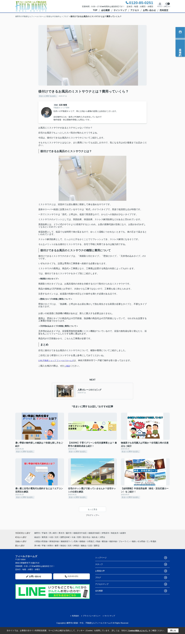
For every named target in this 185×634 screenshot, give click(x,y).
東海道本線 (54, 541)
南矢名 (95, 537)
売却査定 (164, 10)
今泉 (74, 537)
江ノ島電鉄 (151, 541)
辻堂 (90, 545)
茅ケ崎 (37, 545)
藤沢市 (69, 533)
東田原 (45, 537)
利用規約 (75, 616)
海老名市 (115, 533)
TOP (95, 10)
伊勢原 (76, 545)
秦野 (57, 545)
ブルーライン (125, 541)
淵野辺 (96, 545)
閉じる (173, 630)
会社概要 (105, 10)
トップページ (101, 558)
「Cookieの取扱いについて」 (138, 631)
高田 (79, 537)
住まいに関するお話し (48, 96)
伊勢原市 (105, 533)
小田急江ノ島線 (94, 541)
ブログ (98, 577)
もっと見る (92, 509)
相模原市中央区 (80, 533)
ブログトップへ (92, 515)
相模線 (82, 541)
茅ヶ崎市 (53, 533)
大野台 (102, 537)
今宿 (51, 537)
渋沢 (57, 537)
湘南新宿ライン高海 (69, 541)
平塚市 (44, 533)
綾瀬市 (123, 533)
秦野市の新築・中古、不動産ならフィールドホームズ (89, 623)
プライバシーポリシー (91, 616)
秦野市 (37, 533)
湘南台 (83, 545)
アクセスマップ (101, 584)
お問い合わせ (149, 10)
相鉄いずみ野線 (139, 541)
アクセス (134, 10)
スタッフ (99, 564)
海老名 (63, 545)
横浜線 (105, 541)
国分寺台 (87, 537)
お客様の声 (100, 571)
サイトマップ (120, 10)
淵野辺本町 (65, 537)
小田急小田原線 (41, 541)
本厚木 (50, 545)
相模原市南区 (94, 533)
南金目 (37, 537)
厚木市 (61, 533)
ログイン (160, 6)
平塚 (44, 545)
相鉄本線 (113, 541)
